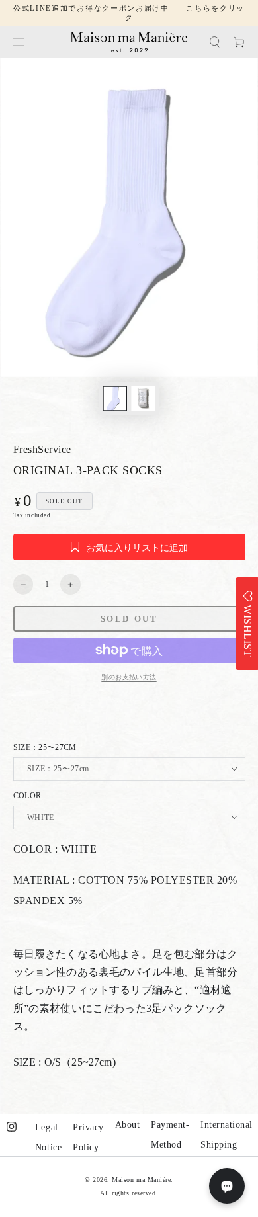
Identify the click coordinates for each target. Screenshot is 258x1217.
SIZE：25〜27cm (45, 747)
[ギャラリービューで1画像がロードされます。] (115, 398)
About (127, 1125)
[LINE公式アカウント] (227, 1186)
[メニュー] (18, 42)
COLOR (27, 795)
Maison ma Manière (141, 1179)
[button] (214, 42)
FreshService (42, 449)
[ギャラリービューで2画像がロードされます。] (143, 398)
